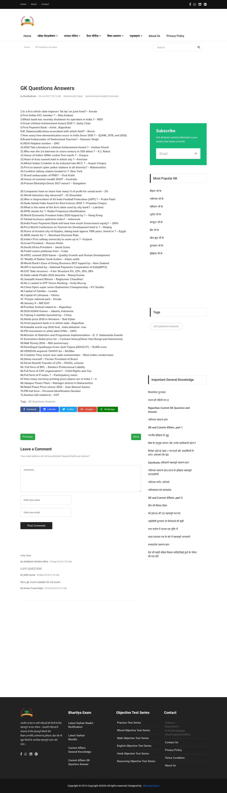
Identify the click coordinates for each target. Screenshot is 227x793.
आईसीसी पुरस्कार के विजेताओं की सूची (166, 521)
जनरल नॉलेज (71, 36)
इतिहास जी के (156, 253)
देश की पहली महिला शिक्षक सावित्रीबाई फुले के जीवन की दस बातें (172, 554)
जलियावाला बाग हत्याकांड (159, 490)
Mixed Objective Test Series (133, 730)
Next (136, 436)
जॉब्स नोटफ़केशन (46, 36)
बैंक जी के (154, 230)
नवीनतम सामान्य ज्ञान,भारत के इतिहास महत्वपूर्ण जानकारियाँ (170, 472)
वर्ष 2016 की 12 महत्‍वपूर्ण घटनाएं (164, 513)
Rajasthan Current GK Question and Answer (169, 409)
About (34, 4)
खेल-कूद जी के (157, 237)
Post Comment (36, 525)
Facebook (31, 409)
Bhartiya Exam (151, 785)
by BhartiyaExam (28, 96)
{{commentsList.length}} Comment (101, 96)
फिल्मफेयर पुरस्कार (157, 392)
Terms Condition (175, 757)
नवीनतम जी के (157, 198)
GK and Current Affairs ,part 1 (165, 427)
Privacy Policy (175, 36)
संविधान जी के (156, 206)
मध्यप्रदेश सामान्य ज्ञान (158, 544)
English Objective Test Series (134, 745)
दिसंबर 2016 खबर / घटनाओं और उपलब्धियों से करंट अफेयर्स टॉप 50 (171, 452)
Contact (45, 4)
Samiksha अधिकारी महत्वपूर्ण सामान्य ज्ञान (168, 462)
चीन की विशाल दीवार (157, 505)
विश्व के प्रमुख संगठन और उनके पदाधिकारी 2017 (172, 443)
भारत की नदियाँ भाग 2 (158, 400)
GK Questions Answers (41, 401)
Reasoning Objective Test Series (136, 761)
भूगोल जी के (155, 214)
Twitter (70, 409)
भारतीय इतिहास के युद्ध (158, 435)
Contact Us (171, 742)
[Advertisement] (142, 21)
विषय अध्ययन (114, 36)
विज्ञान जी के (155, 191)
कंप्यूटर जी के (156, 222)
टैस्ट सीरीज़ (92, 36)
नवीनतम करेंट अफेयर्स (158, 482)
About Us (154, 36)
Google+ (89, 409)
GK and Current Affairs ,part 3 (165, 497)
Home (23, 4)
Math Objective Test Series (133, 738)
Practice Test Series (129, 722)
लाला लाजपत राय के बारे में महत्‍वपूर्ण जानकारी (169, 536)
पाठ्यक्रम (135, 36)
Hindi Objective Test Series (133, 753)
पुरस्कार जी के (156, 245)
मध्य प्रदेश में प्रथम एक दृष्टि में (163, 529)
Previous (28, 436)
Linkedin (51, 409)
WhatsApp (109, 409)
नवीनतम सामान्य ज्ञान (158, 419)
